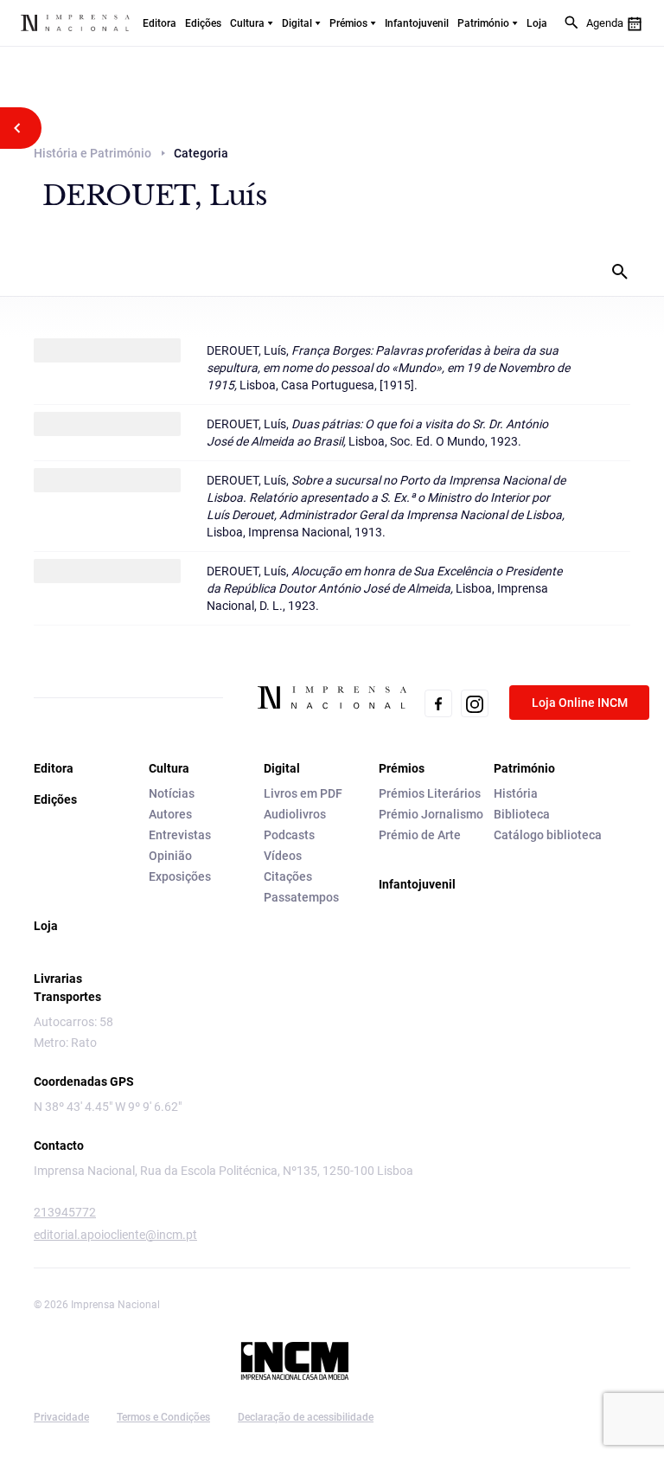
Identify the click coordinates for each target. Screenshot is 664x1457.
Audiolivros (295, 814)
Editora (159, 23)
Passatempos (301, 897)
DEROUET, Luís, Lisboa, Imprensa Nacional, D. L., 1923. (384, 588)
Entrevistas (180, 835)
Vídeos (283, 856)
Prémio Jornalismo (431, 814)
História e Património (92, 153)
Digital (297, 23)
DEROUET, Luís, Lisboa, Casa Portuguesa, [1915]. (388, 367)
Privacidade (61, 1417)
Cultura (247, 23)
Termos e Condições (163, 1417)
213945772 (65, 1212)
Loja (537, 23)
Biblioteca (522, 814)
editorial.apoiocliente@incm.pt (115, 1235)
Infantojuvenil (417, 23)
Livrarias (58, 978)
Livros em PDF (303, 793)
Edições (203, 23)
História (516, 793)
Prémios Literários (430, 793)
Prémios (348, 23)
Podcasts (289, 835)
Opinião (170, 856)
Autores (170, 814)
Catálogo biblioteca (548, 835)
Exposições (180, 876)
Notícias (172, 793)
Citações (288, 876)
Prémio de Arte (420, 835)
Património (483, 23)
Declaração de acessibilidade (306, 1417)
